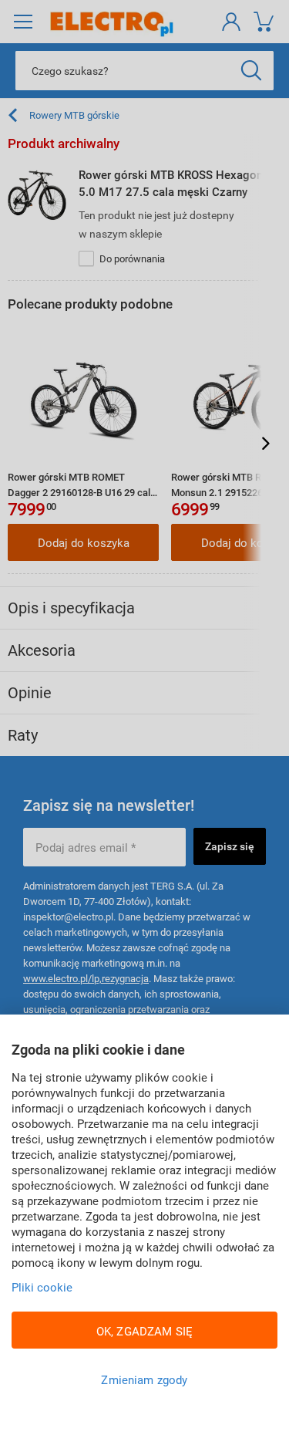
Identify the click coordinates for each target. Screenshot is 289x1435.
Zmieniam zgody (144, 1379)
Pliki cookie (42, 1287)
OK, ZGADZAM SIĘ (144, 1331)
